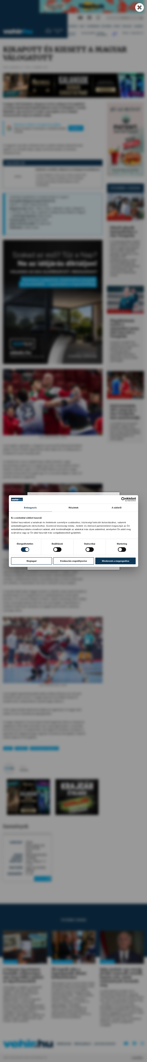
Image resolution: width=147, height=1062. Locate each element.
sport (8, 748)
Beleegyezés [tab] (30, 507)
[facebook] (89, 17)
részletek (41, 878)
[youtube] (80, 17)
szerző (23, 767)
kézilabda (21, 748)
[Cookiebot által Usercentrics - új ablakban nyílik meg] (123, 499)
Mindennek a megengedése (115, 561)
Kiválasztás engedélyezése (73, 561)
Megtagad (31, 561)
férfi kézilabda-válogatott (44, 748)
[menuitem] (73, 26)
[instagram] (98, 17)
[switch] (57, 549)
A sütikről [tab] (116, 507)
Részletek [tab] (74, 507)
